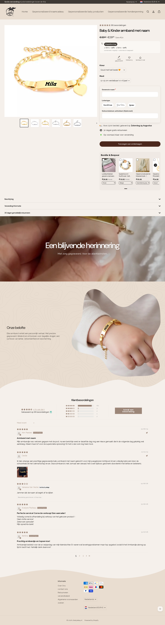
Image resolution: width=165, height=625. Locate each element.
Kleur (102, 65)
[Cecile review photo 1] (22, 472)
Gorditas (107, 105)
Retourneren (63, 593)
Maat (102, 76)
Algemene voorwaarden (68, 599)
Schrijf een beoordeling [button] (128, 411)
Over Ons (61, 586)
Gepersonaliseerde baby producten (86, 11)
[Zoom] (50, 71)
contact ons (63, 589)
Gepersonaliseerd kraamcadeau (48, 11)
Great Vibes (120, 105)
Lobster (131, 105)
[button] (105, 25)
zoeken (61, 603)
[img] (22, 429)
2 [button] (79, 556)
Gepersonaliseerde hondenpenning (125, 11)
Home (25, 11)
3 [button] (83, 556)
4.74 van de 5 (39, 409)
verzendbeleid (64, 596)
